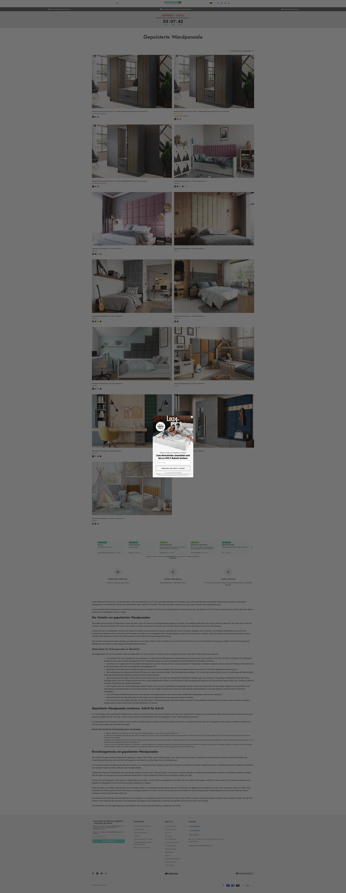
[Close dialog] (192, 417)
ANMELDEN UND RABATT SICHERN (173, 468)
